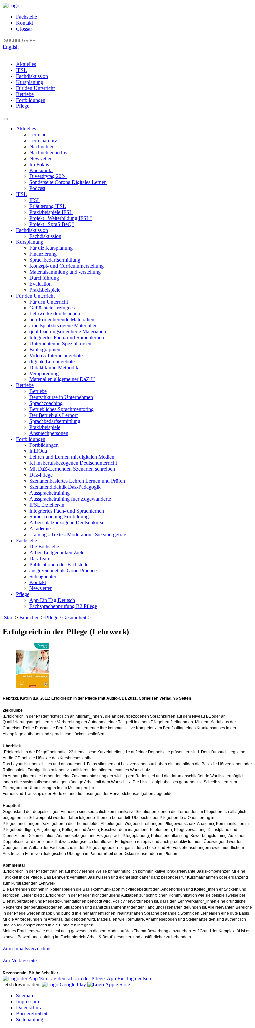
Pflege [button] (22, 594)
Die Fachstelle (44, 546)
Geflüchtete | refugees (52, 307)
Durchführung (44, 278)
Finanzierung (43, 254)
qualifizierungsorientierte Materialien (67, 331)
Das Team (39, 558)
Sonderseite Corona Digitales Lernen (68, 182)
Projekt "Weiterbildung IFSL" (60, 218)
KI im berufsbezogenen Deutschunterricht (73, 463)
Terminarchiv (43, 140)
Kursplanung (29, 82)
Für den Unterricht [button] (35, 296)
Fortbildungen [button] (30, 439)
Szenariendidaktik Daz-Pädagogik (65, 487)
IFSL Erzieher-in (46, 505)
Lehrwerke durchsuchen (54, 313)
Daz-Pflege (41, 475)
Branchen (29, 617)
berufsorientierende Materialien (61, 319)
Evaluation (40, 284)
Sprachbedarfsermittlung (54, 260)
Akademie (40, 528)
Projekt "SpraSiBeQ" (51, 224)
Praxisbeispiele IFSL (51, 212)
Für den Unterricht (35, 88)
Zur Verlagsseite (20, 960)
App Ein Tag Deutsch (52, 600)
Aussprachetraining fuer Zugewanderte (70, 499)
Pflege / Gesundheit (65, 617)
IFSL (21, 70)
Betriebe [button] (25, 385)
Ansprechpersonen (48, 433)
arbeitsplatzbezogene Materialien (63, 325)
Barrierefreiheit (31, 1013)
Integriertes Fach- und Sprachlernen (66, 337)
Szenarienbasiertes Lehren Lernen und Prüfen (77, 481)
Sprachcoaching (46, 403)
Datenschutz (29, 1007)
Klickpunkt (41, 170)
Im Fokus (39, 164)
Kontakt (24, 23)
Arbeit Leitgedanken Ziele (56, 552)
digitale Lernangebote (52, 361)
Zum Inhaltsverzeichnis (27, 948)
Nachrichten (42, 146)
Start (9, 617)
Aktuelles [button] (26, 128)
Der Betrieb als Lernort (53, 415)
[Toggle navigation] (5, 119)
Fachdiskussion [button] (32, 230)
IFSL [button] (21, 194)
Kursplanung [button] (29, 242)
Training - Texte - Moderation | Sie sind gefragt (78, 534)
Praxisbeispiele (44, 290)
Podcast (37, 188)
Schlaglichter (42, 576)
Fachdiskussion (32, 76)
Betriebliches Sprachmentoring (61, 409)
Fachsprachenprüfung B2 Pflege (63, 606)
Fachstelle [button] (26, 540)
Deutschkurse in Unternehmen (61, 397)
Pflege (22, 106)
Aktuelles (26, 64)
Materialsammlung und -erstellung (65, 272)
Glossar (24, 29)
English (11, 47)
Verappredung (44, 373)
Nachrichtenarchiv (48, 152)
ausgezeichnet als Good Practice (63, 570)
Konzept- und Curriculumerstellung (66, 266)
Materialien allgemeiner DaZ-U (62, 379)
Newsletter (40, 158)
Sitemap (24, 995)
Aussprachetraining (49, 493)
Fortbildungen (30, 100)
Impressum (27, 1001)
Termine (37, 134)
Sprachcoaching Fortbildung (59, 516)
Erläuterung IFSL (47, 206)
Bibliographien (44, 349)
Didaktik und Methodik (53, 367)
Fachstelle (26, 17)
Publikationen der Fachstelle (58, 564)
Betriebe (25, 94)
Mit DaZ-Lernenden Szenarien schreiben (72, 469)
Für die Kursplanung (51, 248)
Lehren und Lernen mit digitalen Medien (71, 457)
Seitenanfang (29, 1019)
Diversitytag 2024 (48, 176)
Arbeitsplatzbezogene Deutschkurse (66, 522)
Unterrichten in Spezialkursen (60, 343)
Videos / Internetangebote (56, 355)
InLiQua (38, 451)
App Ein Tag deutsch (128, 978)
